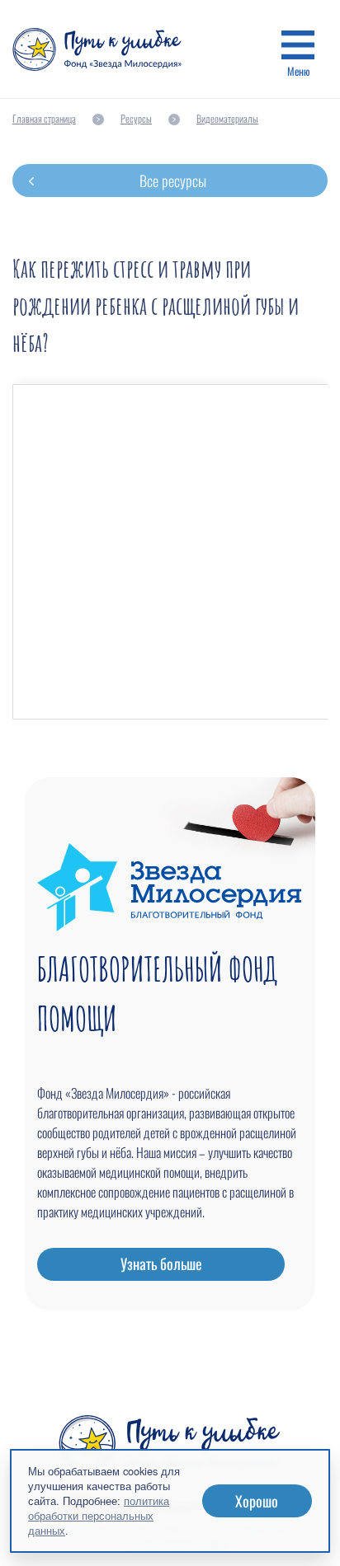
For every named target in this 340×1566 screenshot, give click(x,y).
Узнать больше (161, 1263)
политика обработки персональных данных (98, 1515)
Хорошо (256, 1501)
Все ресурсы (172, 180)
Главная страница (44, 118)
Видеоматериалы (227, 118)
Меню (298, 71)
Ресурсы (136, 118)
